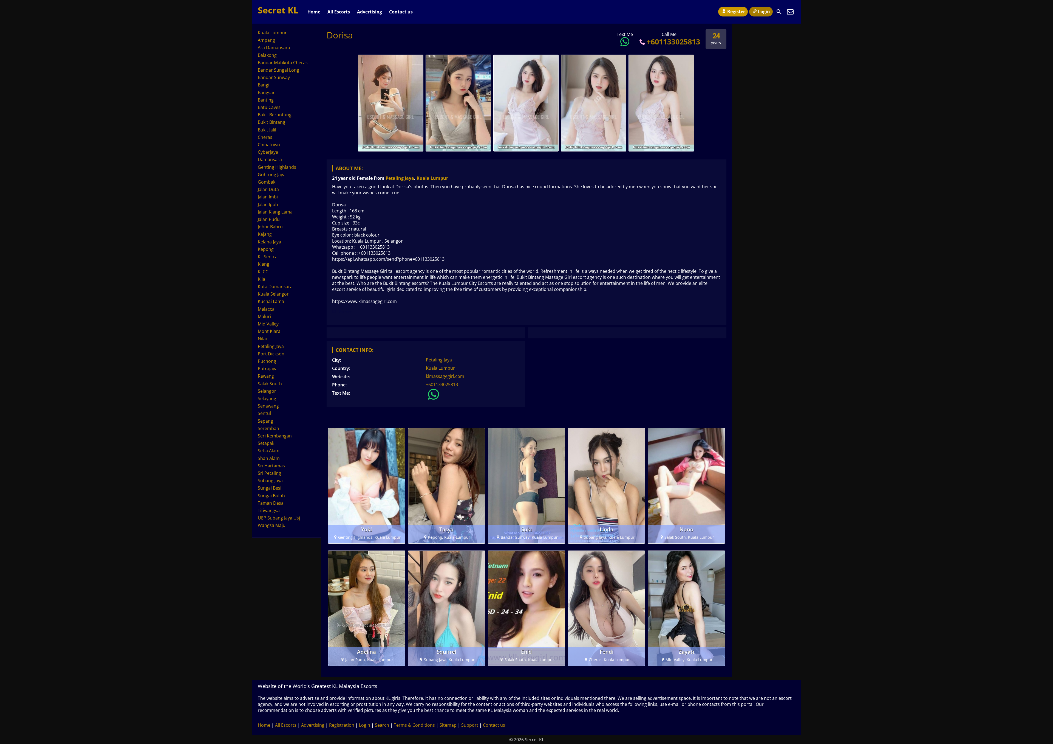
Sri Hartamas (271, 466)
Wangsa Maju (271, 525)
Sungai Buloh (271, 496)
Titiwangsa (269, 510)
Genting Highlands (277, 167)
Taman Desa (271, 503)
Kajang (265, 234)
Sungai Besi (269, 488)
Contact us (401, 12)
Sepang (265, 421)
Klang (263, 264)
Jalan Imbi (268, 197)
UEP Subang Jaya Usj (279, 518)
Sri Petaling (269, 473)
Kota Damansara (275, 286)
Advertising (369, 12)
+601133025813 (673, 42)
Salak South (270, 384)
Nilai (262, 339)
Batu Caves (269, 107)
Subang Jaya (270, 481)
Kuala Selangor (273, 294)
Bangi (263, 85)
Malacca (266, 309)
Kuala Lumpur (432, 178)
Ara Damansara (274, 47)
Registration (341, 725)
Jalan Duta (268, 189)
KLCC (263, 272)
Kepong (266, 249)
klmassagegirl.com (445, 376)
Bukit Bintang (271, 122)
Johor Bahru (270, 227)
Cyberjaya (268, 152)
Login (764, 12)
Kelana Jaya (269, 242)
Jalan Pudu (269, 219)
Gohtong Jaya (271, 175)
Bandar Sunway (274, 77)
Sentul (264, 413)
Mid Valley (268, 324)
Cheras (265, 137)
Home (313, 12)
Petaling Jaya (400, 178)
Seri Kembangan (275, 436)
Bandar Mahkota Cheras (283, 63)
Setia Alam (268, 451)
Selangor (267, 391)
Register (736, 12)
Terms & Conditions (414, 725)
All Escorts (338, 12)
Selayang (267, 398)
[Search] (779, 12)
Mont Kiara (269, 331)
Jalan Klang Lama (275, 212)
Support (469, 725)
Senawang (268, 406)
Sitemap (448, 725)
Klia (261, 279)
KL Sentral (268, 257)
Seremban (268, 428)
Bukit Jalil (267, 130)
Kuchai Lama (271, 301)
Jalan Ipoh (268, 204)
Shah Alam (269, 458)
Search (382, 725)
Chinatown (269, 145)
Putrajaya (268, 369)
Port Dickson (271, 354)
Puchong (267, 361)
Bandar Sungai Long (278, 70)
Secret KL (278, 10)
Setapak (266, 443)
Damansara (270, 159)
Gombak (266, 182)
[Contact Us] (790, 12)
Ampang (266, 40)
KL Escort (342, 312)
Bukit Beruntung (274, 115)
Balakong (267, 55)
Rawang (266, 376)
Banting (266, 100)
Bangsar (266, 92)
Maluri (264, 316)
